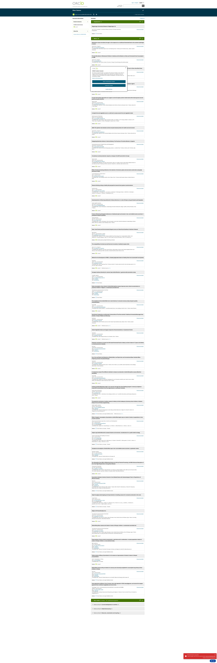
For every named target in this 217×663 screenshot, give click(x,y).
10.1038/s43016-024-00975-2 (99, 103)
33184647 (96, 293)
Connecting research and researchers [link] (80, 6)
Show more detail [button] (140, 29)
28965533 (96, 408)
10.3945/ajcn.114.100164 (98, 530)
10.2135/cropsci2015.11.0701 (99, 500)
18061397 (96, 590)
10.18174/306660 (97, 560)
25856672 (96, 546)
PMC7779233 (96, 294)
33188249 (96, 278)
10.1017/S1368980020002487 (99, 205)
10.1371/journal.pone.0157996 (99, 483)
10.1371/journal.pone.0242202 (99, 307)
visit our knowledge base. (211, 656)
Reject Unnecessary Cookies (109, 81)
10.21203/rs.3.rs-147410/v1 (99, 248)
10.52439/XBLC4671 (97, 61)
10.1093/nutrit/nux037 (98, 453)
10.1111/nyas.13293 (97, 438)
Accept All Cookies (109, 85)
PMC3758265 (96, 576)
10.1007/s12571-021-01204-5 (99, 190)
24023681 (96, 575)
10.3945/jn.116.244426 (98, 468)
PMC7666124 (96, 280)
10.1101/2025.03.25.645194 (99, 47)
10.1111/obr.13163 (97, 220)
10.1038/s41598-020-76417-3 (99, 277)
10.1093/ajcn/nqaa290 (98, 292)
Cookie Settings (109, 89)
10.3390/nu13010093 (98, 263)
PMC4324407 (96, 548)
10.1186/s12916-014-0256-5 (99, 545)
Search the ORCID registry (119, 6)
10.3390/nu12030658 (98, 363)
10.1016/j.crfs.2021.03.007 (99, 176)
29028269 (96, 455)
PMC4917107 (96, 485)
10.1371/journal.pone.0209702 (99, 378)
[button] (142, 18)
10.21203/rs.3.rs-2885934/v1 (99, 132)
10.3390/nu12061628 (98, 320)
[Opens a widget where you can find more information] (213, 661)
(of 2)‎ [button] (109, 268)
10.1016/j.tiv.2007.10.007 (98, 589)
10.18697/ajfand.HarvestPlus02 (100, 423)
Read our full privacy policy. (97, 78)
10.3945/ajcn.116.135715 (98, 516)
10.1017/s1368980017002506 (99, 407)
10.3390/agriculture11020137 (99, 234)
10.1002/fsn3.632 (97, 392)
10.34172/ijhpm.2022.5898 (99, 146)
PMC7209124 (96, 351)
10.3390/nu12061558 (98, 335)
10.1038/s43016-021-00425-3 (99, 161)
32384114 (96, 349)
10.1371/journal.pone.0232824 (99, 348)
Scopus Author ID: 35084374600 (80, 34)
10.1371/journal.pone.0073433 (99, 573)
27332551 (96, 484)
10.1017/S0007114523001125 (99, 118)
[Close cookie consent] (125, 68)
